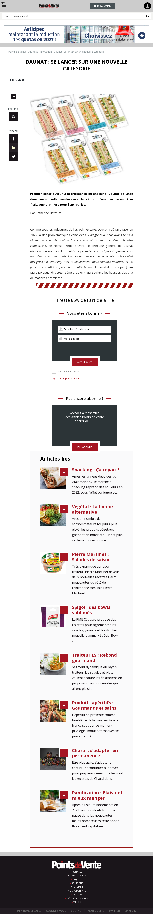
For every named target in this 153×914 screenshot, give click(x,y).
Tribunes (77, 894)
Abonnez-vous (56, 911)
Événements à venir (77, 898)
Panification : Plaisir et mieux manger (97, 795)
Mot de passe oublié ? (69, 378)
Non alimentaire (77, 890)
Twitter (114, 911)
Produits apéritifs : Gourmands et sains (94, 705)
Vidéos (77, 902)
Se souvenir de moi (69, 371)
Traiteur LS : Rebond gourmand (94, 657)
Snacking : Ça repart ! (95, 469)
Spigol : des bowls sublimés (91, 609)
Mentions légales (29, 911)
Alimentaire (77, 887)
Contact (77, 911)
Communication (77, 875)
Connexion (84, 361)
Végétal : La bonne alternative (92, 509)
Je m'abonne (102, 6)
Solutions (77, 883)
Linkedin (130, 911)
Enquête (77, 879)
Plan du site (95, 911)
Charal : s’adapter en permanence (95, 752)
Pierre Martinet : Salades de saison (91, 556)
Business (77, 871)
